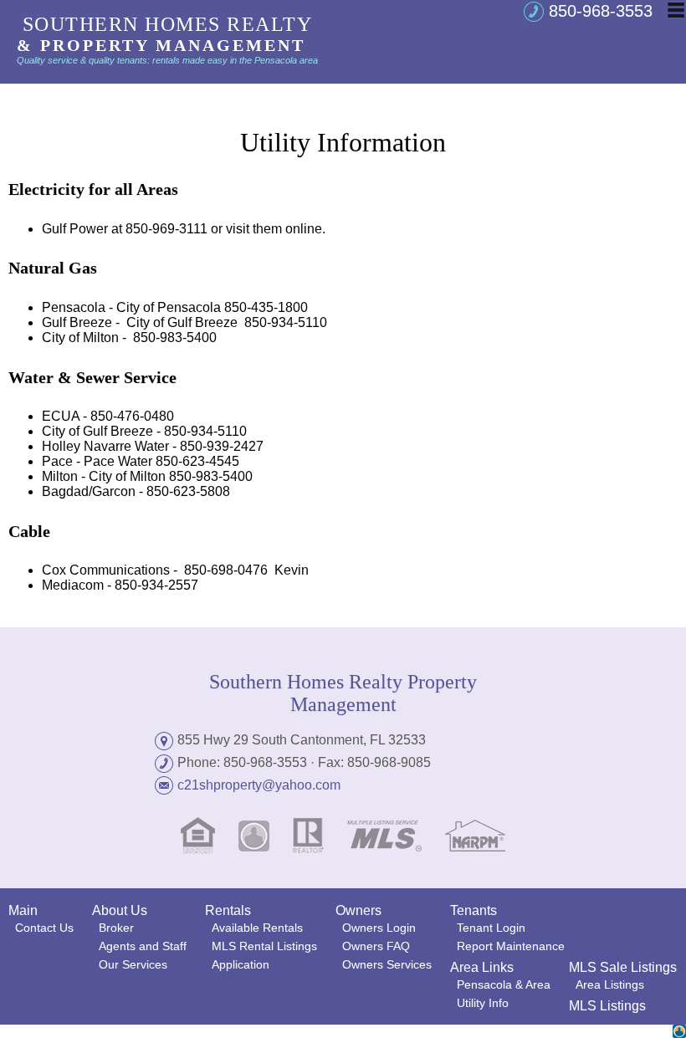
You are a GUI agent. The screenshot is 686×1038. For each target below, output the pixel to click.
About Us (119, 910)
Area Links (482, 967)
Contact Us (44, 927)
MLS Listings (607, 1006)
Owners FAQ (376, 946)
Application (240, 964)
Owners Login (379, 927)
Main (23, 910)
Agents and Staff (143, 946)
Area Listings (610, 984)
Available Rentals (257, 927)
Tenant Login (491, 927)
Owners (358, 910)
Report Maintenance (511, 946)
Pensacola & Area (503, 984)
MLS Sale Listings (623, 967)
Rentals (228, 910)
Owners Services (387, 964)
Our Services (133, 964)
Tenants (473, 910)
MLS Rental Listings (264, 946)
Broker (116, 927)
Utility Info (483, 1003)
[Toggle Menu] (676, 10)
